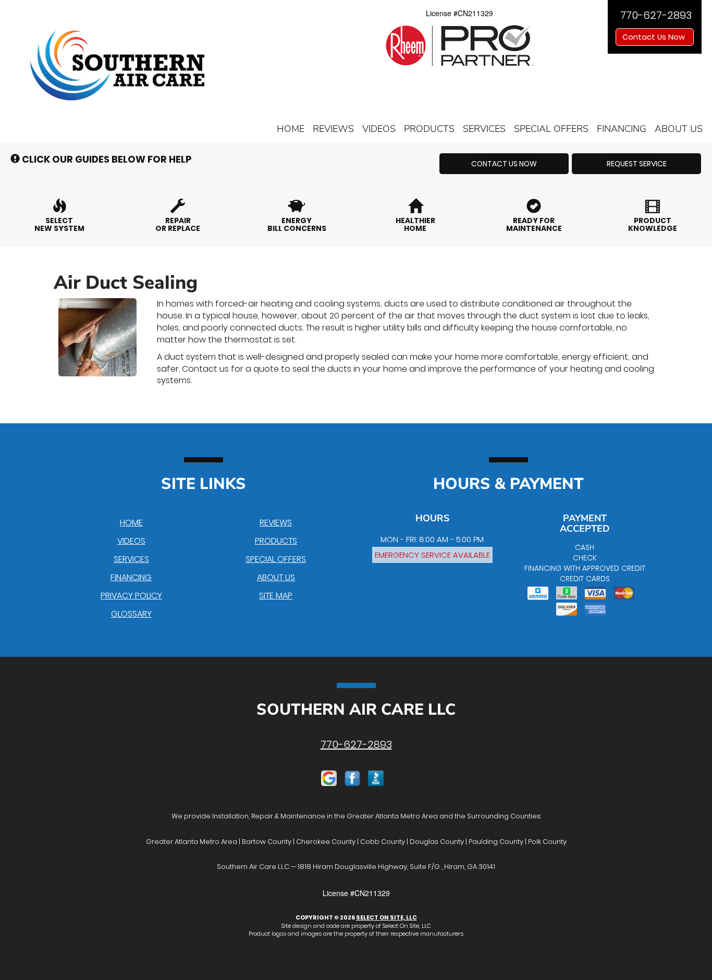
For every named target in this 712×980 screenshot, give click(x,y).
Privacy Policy (131, 596)
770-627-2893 (356, 744)
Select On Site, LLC (386, 917)
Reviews (333, 129)
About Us (679, 129)
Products (429, 129)
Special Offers (551, 129)
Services (484, 129)
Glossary (131, 614)
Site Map (275, 596)
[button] (504, 164)
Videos (379, 129)
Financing (621, 129)
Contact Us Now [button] (654, 37)
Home (290, 129)
